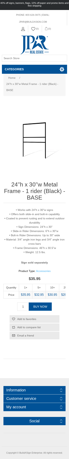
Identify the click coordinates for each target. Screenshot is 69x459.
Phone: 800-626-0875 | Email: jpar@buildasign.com (33, 18)
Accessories (43, 271)
